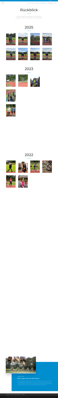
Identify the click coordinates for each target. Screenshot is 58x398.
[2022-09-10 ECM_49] (11, 291)
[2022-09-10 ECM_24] (11, 350)
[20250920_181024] (23, 45)
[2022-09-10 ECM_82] (47, 172)
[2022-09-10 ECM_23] (47, 217)
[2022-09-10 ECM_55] (47, 350)
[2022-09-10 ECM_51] (47, 276)
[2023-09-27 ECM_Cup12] (47, 116)
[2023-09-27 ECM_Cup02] (23, 86)
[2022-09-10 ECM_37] (23, 291)
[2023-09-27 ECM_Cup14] (23, 131)
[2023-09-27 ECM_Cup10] (23, 116)
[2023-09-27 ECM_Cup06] (23, 101)
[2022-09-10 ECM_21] (47, 202)
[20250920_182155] (47, 45)
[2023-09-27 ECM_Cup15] (35, 131)
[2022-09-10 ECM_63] (11, 217)
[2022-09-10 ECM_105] (35, 350)
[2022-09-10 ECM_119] (47, 261)
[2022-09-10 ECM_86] (11, 187)
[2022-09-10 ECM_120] (23, 261)
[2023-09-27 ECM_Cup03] (35, 86)
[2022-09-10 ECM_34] (35, 276)
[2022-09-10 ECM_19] (11, 246)
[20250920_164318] (35, 45)
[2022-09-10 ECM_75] (11, 335)
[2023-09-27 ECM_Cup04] (47, 86)
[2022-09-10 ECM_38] (35, 261)
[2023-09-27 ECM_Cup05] (11, 101)
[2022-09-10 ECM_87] (35, 187)
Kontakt (11, 394)
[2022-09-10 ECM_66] (35, 202)
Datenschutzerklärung (17, 394)
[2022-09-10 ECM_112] (35, 306)
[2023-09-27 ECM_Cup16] (47, 131)
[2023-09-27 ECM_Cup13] (11, 131)
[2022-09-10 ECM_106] (11, 276)
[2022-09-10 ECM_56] (23, 202)
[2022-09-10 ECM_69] (47, 306)
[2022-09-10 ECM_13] (23, 350)
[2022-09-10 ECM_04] (35, 172)
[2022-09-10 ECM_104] (47, 246)
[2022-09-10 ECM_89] (23, 306)
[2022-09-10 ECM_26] (47, 187)
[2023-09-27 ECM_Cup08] (47, 101)
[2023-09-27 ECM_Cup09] (11, 116)
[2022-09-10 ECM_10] (11, 172)
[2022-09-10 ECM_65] (11, 261)
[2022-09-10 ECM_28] (47, 291)
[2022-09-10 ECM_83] (23, 276)
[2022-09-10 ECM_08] (23, 246)
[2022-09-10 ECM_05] (23, 217)
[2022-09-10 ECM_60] (35, 246)
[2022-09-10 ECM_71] (35, 335)
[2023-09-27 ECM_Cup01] (11, 86)
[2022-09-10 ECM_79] (11, 306)
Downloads (7, 394)
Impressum (23, 394)
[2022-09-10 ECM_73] (47, 335)
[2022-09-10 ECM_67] (23, 172)
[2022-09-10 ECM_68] (35, 217)
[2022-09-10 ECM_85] (23, 335)
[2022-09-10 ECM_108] (35, 291)
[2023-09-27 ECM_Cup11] (35, 116)
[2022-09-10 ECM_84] (11, 202)
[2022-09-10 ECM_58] (23, 187)
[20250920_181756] (11, 45)
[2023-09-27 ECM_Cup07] (35, 101)
